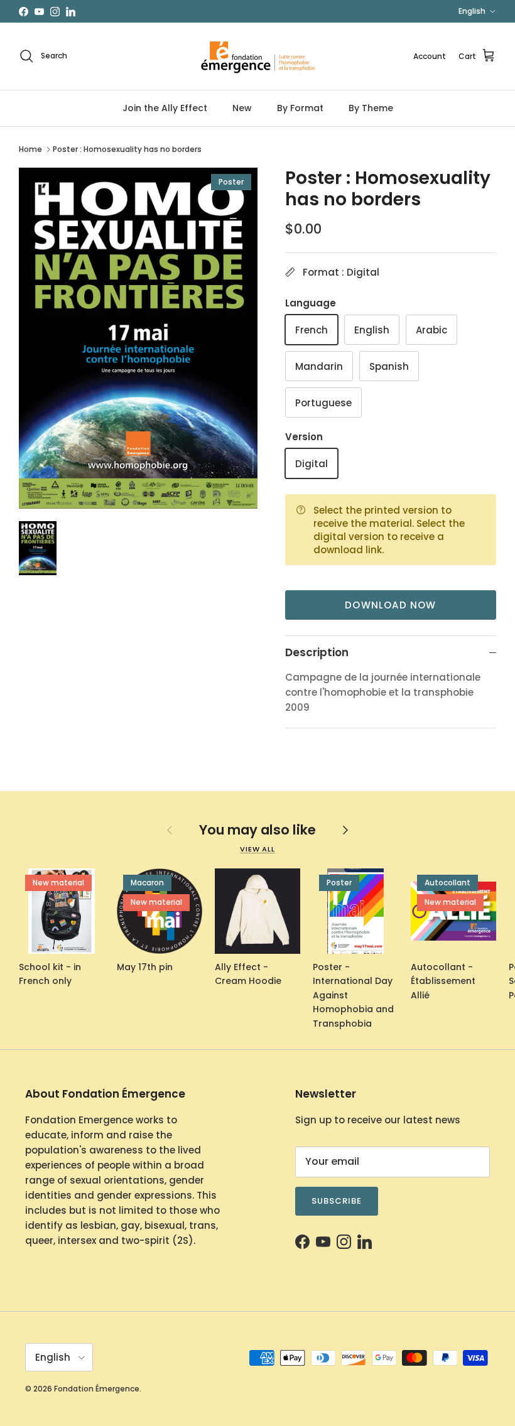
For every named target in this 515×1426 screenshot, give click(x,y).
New (242, 108)
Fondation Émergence (96, 1388)
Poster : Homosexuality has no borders (127, 149)
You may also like (257, 830)
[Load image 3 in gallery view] (138, 338)
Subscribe (337, 1201)
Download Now (390, 605)
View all (257, 849)
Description (317, 652)
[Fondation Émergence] (257, 56)
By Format (300, 108)
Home (30, 149)
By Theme (371, 108)
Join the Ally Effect (164, 108)
